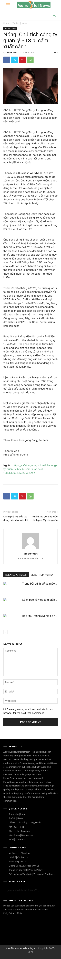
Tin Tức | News (20, 23)
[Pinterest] (22, 60)
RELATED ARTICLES (16, 574)
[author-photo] (30, 548)
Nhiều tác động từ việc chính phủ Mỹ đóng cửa (45, 518)
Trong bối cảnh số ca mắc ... (39, 583)
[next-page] (11, 632)
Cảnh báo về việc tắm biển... (39, 599)
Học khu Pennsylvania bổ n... (39, 615)
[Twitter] (14, 60)
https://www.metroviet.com (30, 558)
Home (6, 23)
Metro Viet (11, 52)
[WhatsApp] (30, 60)
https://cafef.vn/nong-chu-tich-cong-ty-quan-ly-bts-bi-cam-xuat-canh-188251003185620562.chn (30, 469)
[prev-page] (5, 632)
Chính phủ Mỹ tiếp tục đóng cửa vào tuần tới (15, 518)
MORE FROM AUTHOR (42, 574)
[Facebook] (6, 60)
